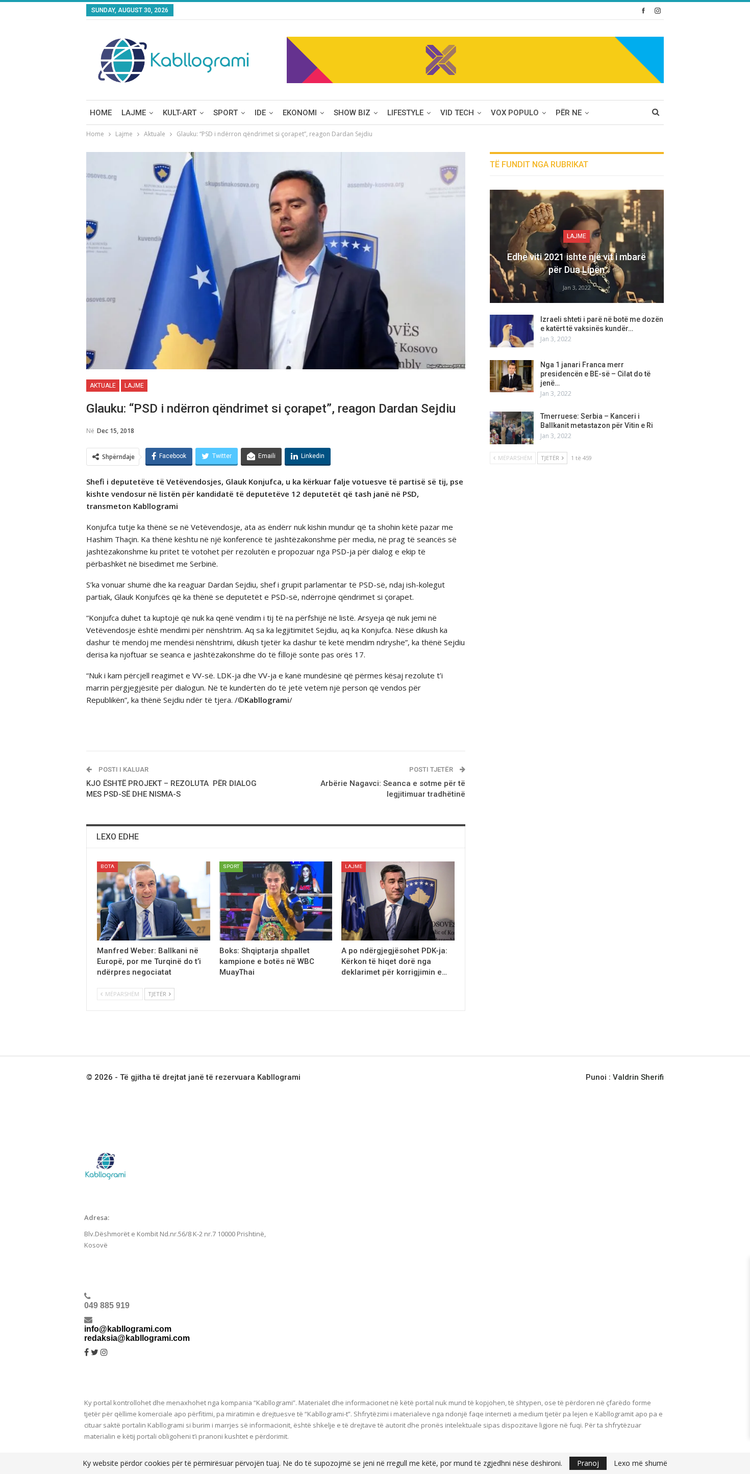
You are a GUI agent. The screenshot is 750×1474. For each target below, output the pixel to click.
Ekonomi (300, 112)
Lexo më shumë (640, 1463)
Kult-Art (179, 112)
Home (101, 112)
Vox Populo (515, 112)
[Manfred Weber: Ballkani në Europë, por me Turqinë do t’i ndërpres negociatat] (153, 901)
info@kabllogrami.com (127, 1329)
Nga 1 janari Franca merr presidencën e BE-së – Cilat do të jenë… (595, 374)
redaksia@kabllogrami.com (137, 1338)
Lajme (133, 112)
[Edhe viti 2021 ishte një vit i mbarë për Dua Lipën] (577, 246)
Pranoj (588, 1463)
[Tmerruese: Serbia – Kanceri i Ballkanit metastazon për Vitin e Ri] (512, 428)
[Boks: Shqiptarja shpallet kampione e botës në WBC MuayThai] (276, 901)
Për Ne (569, 112)
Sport (225, 112)
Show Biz (352, 112)
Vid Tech (457, 112)
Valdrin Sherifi (638, 1077)
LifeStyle (405, 112)
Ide (260, 112)
